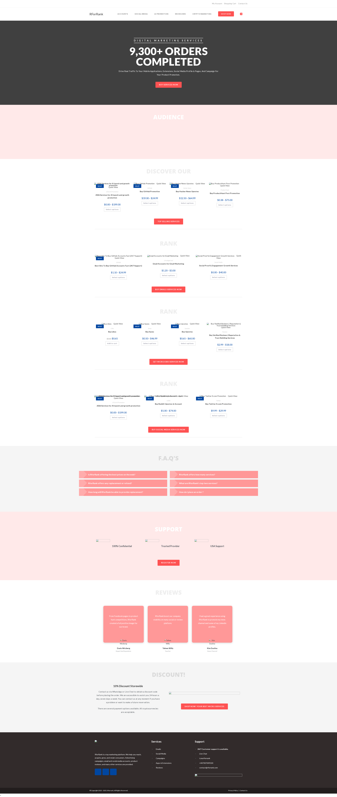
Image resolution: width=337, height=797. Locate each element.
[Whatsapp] (98, 772)
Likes (112, 328)
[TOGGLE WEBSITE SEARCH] (246, 14)
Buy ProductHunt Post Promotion (225, 193)
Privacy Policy (233, 790)
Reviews (224, 332)
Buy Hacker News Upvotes (187, 191)
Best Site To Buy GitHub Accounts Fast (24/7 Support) (118, 266)
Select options (112, 209)
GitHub (149, 188)
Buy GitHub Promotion (150, 191)
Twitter (218, 401)
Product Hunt (225, 190)
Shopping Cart (230, 3)
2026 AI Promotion (112, 192)
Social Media (218, 262)
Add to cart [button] (112, 343)
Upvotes (187, 328)
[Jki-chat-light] (113, 772)
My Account (217, 3)
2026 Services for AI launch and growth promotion (112, 196)
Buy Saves (149, 332)
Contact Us (242, 3)
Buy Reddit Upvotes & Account (168, 404)
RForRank (96, 14)
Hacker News (187, 188)
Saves (150, 328)
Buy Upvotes (187, 332)
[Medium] (93, 3)
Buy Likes (112, 332)
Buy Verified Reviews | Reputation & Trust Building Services (224, 336)
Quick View (161, 183)
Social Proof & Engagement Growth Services (218, 265)
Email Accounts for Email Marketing (168, 264)
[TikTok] (91, 3)
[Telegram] (96, 3)
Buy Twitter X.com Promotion (218, 404)
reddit (168, 401)
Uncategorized (168, 260)
